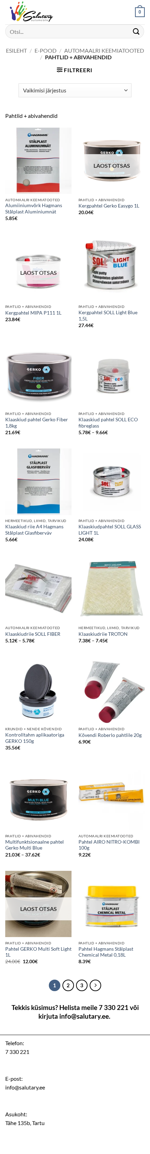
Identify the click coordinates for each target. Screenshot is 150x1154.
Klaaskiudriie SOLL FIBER (32, 634)
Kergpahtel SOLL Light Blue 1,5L (107, 316)
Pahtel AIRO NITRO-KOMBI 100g (109, 845)
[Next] (96, 985)
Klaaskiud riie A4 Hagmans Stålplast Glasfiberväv (34, 530)
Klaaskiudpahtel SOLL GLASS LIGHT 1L (109, 530)
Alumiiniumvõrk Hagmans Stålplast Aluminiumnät (33, 208)
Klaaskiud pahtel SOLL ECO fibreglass (108, 423)
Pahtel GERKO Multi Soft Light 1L (38, 952)
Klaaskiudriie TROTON (103, 634)
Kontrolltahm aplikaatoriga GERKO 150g (34, 738)
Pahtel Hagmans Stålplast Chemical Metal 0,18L (105, 952)
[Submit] (136, 31)
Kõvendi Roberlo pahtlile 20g (110, 735)
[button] (140, 12)
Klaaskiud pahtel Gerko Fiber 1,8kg (36, 423)
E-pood (46, 50)
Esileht (16, 50)
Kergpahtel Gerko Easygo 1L (108, 206)
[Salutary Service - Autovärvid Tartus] (40, 12)
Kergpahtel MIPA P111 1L (33, 313)
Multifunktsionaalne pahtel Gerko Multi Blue (34, 845)
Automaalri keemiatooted (104, 50)
